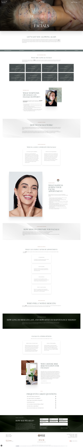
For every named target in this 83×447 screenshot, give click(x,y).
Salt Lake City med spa (57, 194)
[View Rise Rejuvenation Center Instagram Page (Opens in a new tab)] (39, 440)
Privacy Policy (36, 445)
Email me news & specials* (44, 426)
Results (55, 50)
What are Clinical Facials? (7, 50)
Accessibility (39, 445)
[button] (33, 396)
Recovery (44, 50)
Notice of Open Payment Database (46, 445)
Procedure (33, 50)
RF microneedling (49, 349)
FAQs (65, 50)
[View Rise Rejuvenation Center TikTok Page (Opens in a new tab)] (42, 440)
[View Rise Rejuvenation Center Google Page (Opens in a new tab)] (6, 1)
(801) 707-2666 (74, 2)
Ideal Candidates (21, 50)
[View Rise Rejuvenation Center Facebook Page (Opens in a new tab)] (3, 1)
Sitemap (33, 445)
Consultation (76, 50)
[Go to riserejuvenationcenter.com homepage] (41, 2)
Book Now (4, 2)
